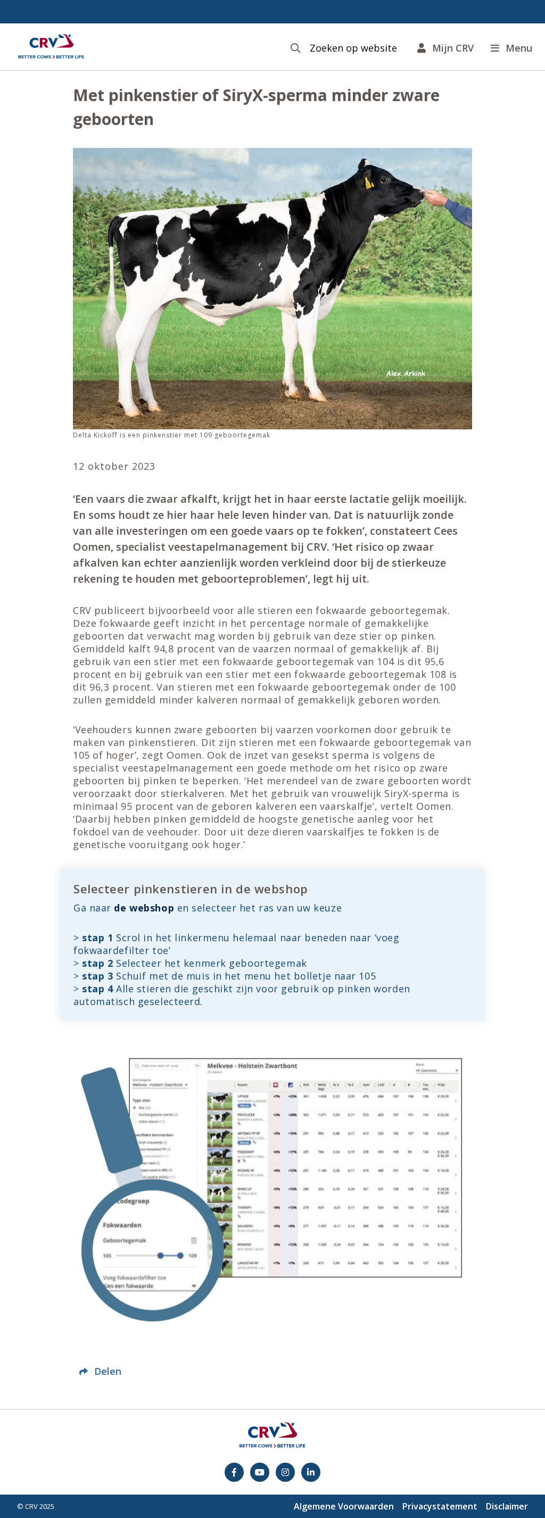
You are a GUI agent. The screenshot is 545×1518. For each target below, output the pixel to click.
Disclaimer (507, 1506)
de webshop (144, 907)
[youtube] (259, 1472)
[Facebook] (234, 1472)
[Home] (51, 46)
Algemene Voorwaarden (344, 1506)
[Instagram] (285, 1472)
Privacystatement (439, 1506)
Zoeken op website (353, 48)
